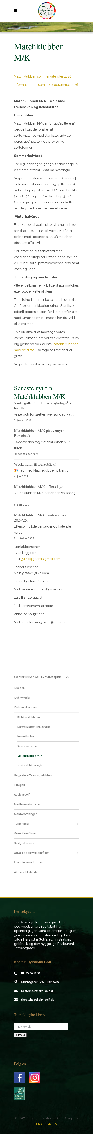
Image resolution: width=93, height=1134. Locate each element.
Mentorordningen (25, 814)
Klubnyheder (22, 697)
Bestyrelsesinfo (24, 843)
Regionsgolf (22, 794)
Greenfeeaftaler (25, 833)
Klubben (19, 688)
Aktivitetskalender (26, 872)
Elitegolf (19, 785)
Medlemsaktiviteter (27, 804)
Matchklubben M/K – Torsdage (38, 486)
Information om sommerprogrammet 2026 (46, 85)
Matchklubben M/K (29, 756)
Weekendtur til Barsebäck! (35, 464)
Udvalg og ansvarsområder (31, 852)
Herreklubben (26, 736)
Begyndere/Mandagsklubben (33, 775)
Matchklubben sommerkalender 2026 (43, 76)
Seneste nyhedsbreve (28, 862)
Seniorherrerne (27, 746)
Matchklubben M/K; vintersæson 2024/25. (40, 517)
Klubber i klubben (25, 707)
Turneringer (21, 823)
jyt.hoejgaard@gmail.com (41, 559)
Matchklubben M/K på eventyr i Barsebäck (39, 433)
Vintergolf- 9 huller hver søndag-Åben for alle (44, 405)
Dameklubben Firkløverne (34, 726)
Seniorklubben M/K (29, 765)
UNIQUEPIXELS (46, 1124)
